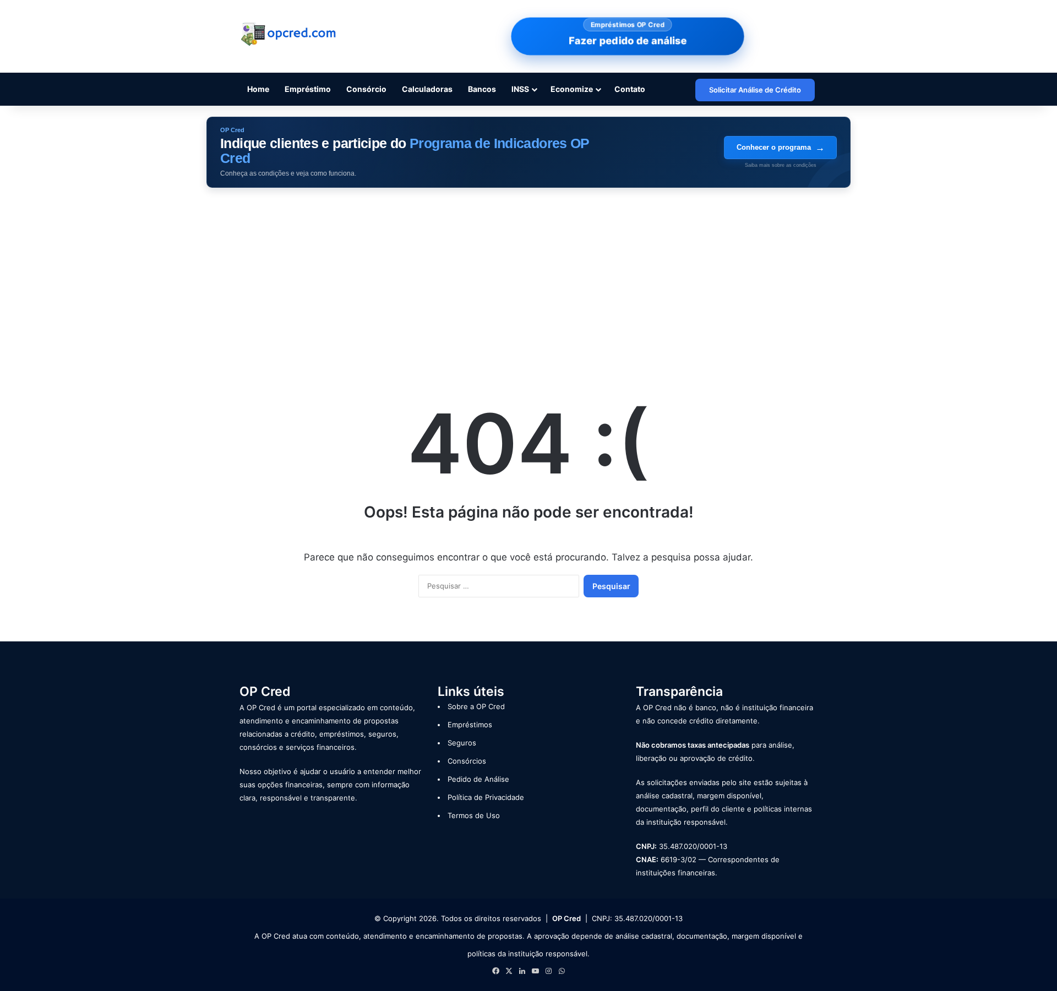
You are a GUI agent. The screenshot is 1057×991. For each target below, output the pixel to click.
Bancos (482, 89)
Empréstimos (470, 724)
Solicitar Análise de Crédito (755, 89)
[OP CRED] (289, 34)
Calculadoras (427, 89)
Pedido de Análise (478, 779)
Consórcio (366, 89)
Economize (572, 89)
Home (258, 89)
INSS (520, 89)
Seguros (462, 742)
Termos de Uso (474, 815)
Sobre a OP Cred (476, 706)
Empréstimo (308, 89)
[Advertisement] (528, 281)
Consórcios (467, 760)
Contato (629, 89)
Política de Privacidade (486, 797)
